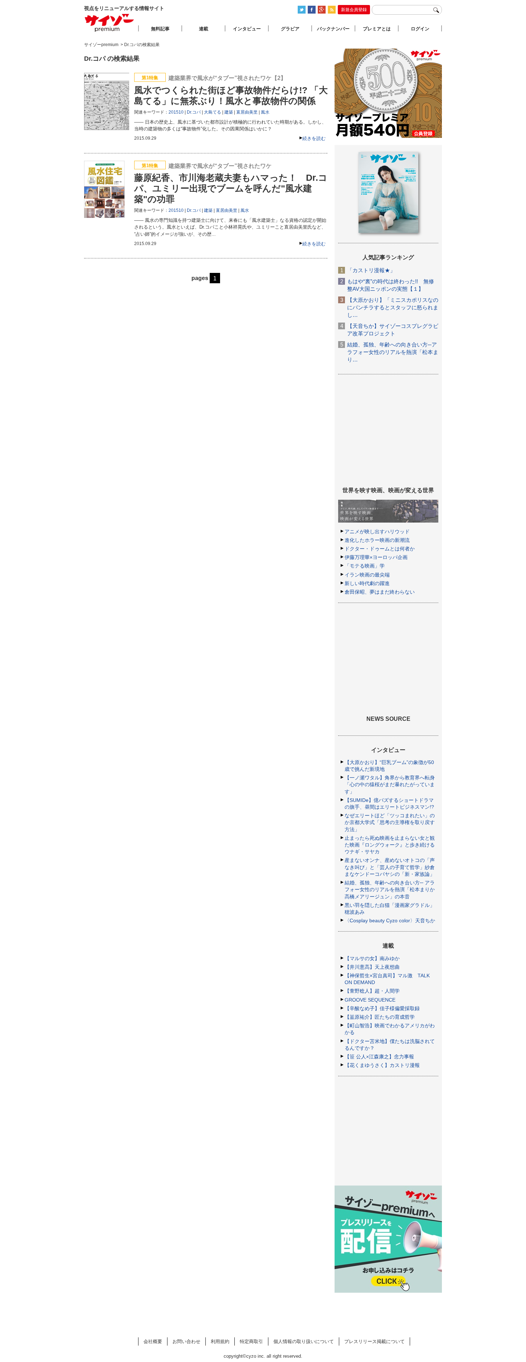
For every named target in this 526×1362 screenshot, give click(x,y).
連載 (203, 28)
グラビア (290, 28)
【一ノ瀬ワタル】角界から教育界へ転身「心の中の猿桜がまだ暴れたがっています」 (390, 784)
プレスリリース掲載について (374, 1341)
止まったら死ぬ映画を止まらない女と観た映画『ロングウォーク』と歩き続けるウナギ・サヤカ (390, 844)
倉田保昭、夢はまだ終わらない (380, 592)
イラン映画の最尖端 (367, 575)
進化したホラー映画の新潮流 (377, 540)
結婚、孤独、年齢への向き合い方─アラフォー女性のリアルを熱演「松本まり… (392, 352)
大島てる (212, 112)
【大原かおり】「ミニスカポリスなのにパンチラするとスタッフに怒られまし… (392, 307)
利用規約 (220, 1341)
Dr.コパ (194, 112)
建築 (228, 112)
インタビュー (247, 28)
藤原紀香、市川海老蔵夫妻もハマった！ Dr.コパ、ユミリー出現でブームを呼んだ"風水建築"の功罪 (230, 188)
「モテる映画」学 (365, 566)
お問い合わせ (186, 1341)
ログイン (420, 28)
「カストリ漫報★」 (371, 270)
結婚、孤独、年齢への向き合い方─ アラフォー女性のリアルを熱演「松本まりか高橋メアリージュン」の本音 (390, 889)
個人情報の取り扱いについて (303, 1341)
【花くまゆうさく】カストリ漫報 (382, 1065)
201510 (176, 112)
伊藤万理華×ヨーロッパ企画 (376, 557)
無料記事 (160, 28)
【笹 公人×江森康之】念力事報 (379, 1056)
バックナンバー (333, 28)
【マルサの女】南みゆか (372, 958)
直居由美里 (247, 112)
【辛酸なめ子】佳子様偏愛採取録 (382, 1008)
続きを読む (314, 138)
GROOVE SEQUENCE (370, 1000)
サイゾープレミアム (109, 23)
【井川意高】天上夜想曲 (372, 967)
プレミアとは (377, 28)
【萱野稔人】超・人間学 (372, 991)
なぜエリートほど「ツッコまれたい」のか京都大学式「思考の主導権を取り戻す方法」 (390, 822)
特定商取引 (251, 1341)
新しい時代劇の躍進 (367, 583)
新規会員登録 (354, 9)
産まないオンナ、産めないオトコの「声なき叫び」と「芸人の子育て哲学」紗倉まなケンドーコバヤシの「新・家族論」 (390, 867)
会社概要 (152, 1341)
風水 (265, 112)
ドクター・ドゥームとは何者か (380, 549)
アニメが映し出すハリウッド (377, 531)
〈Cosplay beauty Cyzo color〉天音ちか (390, 920)
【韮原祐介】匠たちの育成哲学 (380, 1017)
